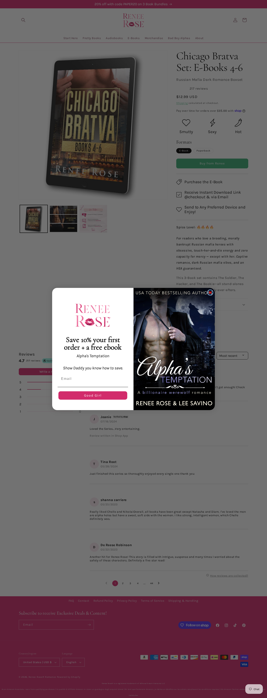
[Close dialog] (210, 292)
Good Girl (93, 395)
